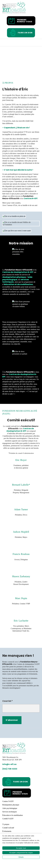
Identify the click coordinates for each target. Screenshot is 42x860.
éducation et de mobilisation (18, 284)
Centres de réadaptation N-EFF (17, 272)
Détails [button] (21, 857)
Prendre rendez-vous (24, 20)
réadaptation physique (14, 277)
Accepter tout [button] (21, 848)
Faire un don (25, 32)
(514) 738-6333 (9, 769)
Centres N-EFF (31, 198)
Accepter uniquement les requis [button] (21, 853)
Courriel (7, 701)
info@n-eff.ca (9, 764)
